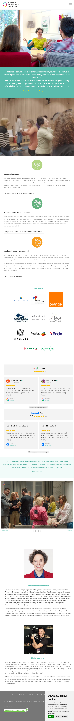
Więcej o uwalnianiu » (13, 276)
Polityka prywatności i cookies (24, 694)
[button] (70, 4)
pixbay (10, 706)
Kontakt (7, 694)
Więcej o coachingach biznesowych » (19, 193)
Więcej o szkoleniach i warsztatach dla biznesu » (24, 232)
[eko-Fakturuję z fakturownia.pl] (16, 709)
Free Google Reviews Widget (39, 407)
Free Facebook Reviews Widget (39, 452)
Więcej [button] (8, 395)
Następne (70, 530)
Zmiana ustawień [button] (61, 716)
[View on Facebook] (8, 426)
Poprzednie (4, 530)
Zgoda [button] (51, 716)
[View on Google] (8, 381)
